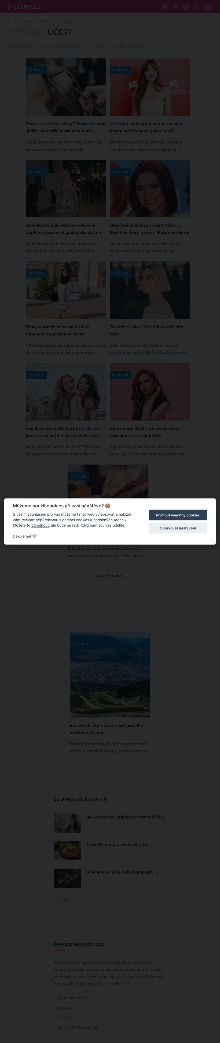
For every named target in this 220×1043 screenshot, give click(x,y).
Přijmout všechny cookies (178, 515)
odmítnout (40, 525)
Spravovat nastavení (178, 528)
